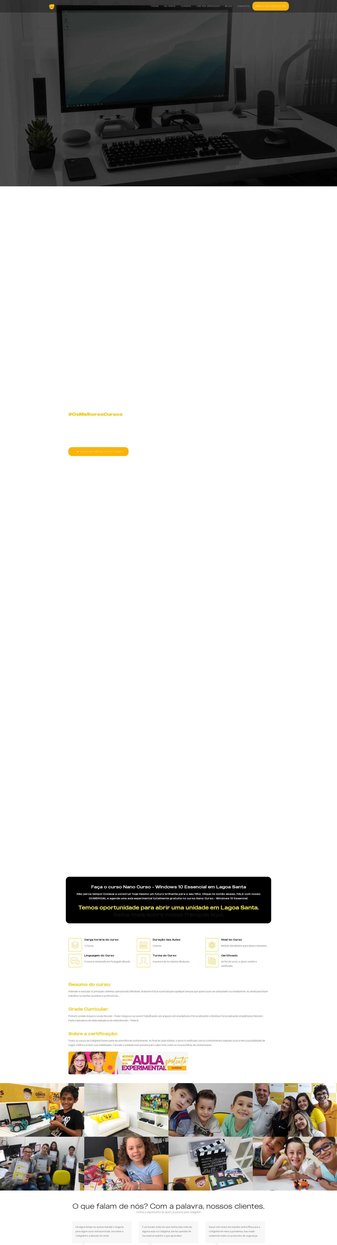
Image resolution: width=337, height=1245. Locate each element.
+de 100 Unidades (208, 6)
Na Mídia (170, 6)
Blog (228, 6)
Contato (243, 6)
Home (155, 6)
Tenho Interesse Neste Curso (101, 451)
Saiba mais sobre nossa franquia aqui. (168, 914)
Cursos (186, 6)
